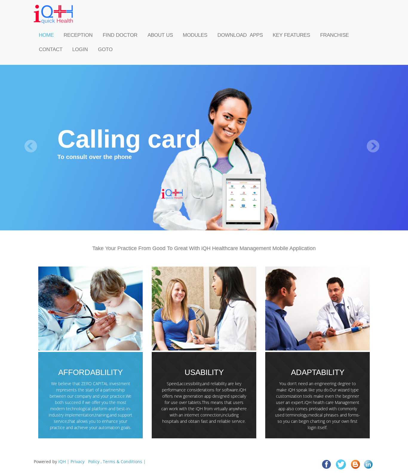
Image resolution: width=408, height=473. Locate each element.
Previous (30, 146)
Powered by (90, 461)
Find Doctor (120, 35)
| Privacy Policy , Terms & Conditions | (106, 461)
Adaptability (317, 372)
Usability (204, 372)
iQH (62, 461)
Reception (78, 35)
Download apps (240, 35)
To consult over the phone (94, 157)
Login (80, 49)
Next (372, 146)
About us (160, 35)
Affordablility (90, 372)
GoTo (105, 49)
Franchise (334, 35)
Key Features (291, 35)
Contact (50, 49)
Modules (195, 35)
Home (46, 35)
